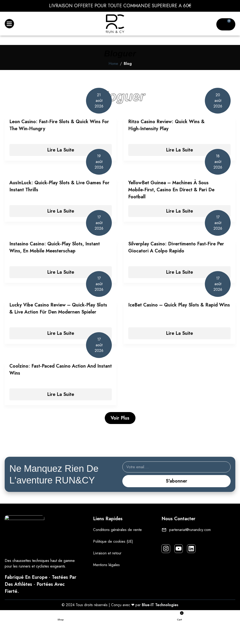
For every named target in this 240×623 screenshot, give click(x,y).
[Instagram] (165, 548)
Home (113, 63)
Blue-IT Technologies (160, 605)
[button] (9, 23)
